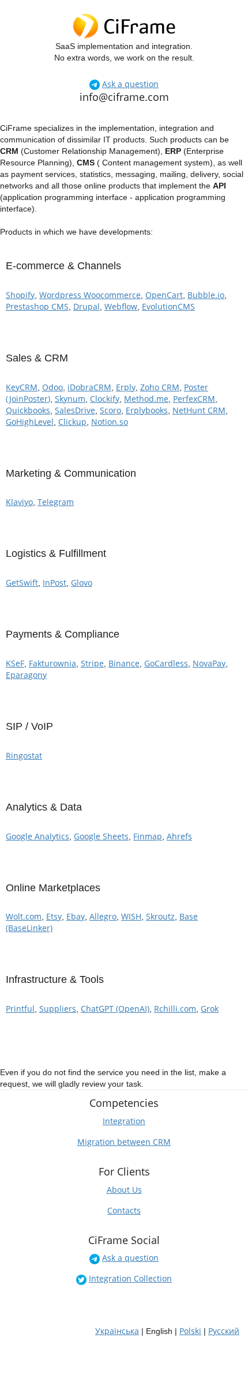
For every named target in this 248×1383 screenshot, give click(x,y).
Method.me (146, 398)
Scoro (110, 410)
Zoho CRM (159, 387)
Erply (126, 387)
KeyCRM (21, 387)
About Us (124, 1189)
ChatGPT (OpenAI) (115, 1008)
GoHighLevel (30, 421)
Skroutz (160, 916)
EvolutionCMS (168, 306)
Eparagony (26, 674)
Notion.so (109, 421)
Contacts (124, 1210)
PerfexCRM (194, 398)
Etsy (54, 916)
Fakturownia (52, 663)
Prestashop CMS (37, 306)
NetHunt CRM (199, 410)
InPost (54, 582)
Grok (210, 1008)
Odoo (52, 387)
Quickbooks (28, 410)
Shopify (20, 294)
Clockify (104, 398)
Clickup (72, 421)
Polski (190, 1330)
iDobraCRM (89, 387)
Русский (223, 1330)
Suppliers (57, 1008)
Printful (20, 1008)
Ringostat (24, 755)
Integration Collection (130, 1278)
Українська (117, 1330)
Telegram (55, 501)
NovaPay (209, 663)
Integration (124, 1121)
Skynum (70, 398)
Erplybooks (147, 410)
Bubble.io (205, 294)
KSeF (15, 663)
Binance (124, 663)
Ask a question (130, 83)
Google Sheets (101, 836)
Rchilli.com (175, 1008)
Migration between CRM (124, 1141)
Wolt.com (24, 916)
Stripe (92, 663)
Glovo (81, 582)
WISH (131, 916)
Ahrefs (179, 836)
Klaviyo (19, 501)
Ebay (75, 916)
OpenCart (164, 294)
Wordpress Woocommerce (90, 294)
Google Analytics (37, 836)
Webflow (120, 306)
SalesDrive (75, 410)
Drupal (86, 306)
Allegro (103, 916)
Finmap (147, 836)
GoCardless (166, 663)
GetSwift (22, 582)
